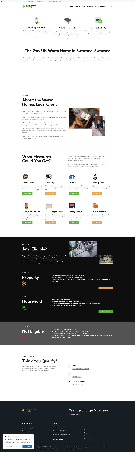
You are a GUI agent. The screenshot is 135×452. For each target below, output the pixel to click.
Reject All (18, 446)
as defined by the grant (75, 305)
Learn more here (80, 448)
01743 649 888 (58, 439)
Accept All (27, 446)
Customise (9, 446)
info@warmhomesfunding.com (80, 368)
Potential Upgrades (67, 28)
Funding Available (36, 27)
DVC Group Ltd (46, 446)
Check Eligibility (98, 28)
